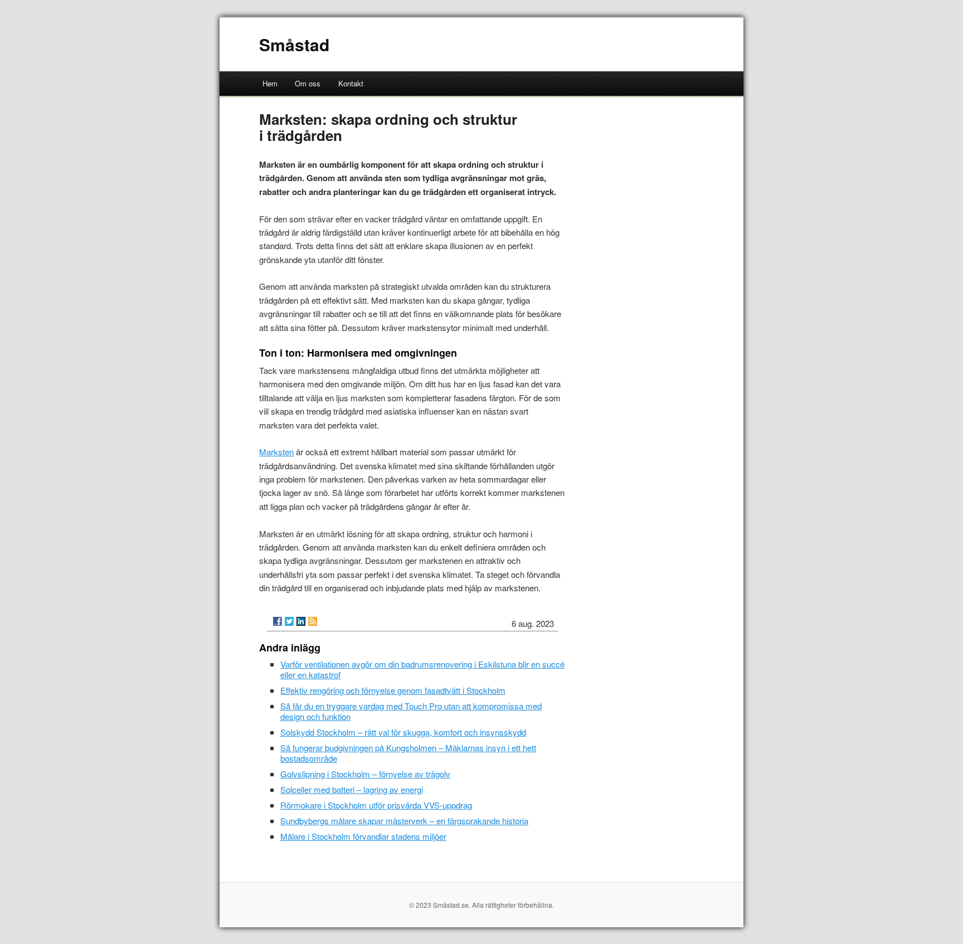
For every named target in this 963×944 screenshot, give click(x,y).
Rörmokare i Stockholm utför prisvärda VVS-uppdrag (376, 805)
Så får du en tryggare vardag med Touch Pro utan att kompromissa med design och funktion (411, 711)
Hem (270, 83)
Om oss (307, 83)
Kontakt (350, 83)
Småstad (294, 44)
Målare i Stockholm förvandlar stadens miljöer (363, 836)
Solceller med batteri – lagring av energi (351, 789)
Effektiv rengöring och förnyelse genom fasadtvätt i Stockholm (392, 690)
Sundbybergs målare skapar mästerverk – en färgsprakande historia (404, 820)
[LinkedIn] (300, 621)
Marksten (276, 452)
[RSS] (312, 621)
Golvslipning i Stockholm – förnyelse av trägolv (365, 774)
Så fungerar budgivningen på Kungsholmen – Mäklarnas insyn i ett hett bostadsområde (408, 753)
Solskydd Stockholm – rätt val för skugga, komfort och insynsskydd (403, 732)
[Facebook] (277, 621)
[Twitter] (289, 621)
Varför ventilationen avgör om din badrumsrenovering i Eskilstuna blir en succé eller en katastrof (422, 669)
